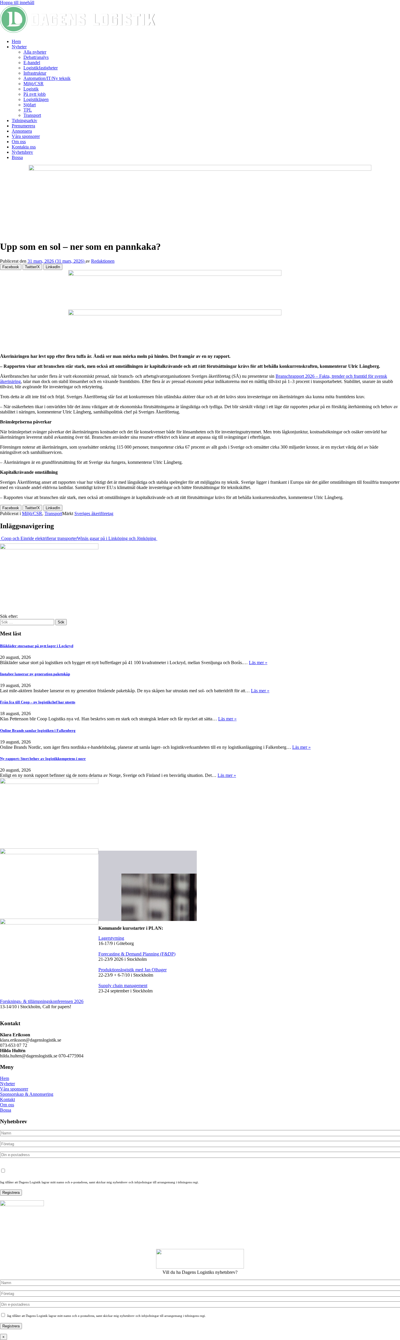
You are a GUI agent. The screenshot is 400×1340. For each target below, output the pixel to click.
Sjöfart (29, 104)
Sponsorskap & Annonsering (26, 1094)
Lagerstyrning (111, 938)
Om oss (19, 141)
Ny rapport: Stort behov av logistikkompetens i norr (43, 758)
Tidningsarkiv (24, 120)
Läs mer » (258, 662)
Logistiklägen (36, 99)
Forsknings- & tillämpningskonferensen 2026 (41, 1001)
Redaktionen (102, 261)
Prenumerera (23, 125)
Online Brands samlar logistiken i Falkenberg (38, 730)
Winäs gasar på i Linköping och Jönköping (117, 538)
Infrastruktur (34, 73)
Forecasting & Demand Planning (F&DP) (136, 953)
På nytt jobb (34, 94)
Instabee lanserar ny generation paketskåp (35, 674)
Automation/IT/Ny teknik (47, 78)
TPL (27, 109)
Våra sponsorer (26, 136)
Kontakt (7, 1099)
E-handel (31, 62)
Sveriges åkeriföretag (93, 513)
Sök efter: (9, 616)
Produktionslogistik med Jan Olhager (132, 969)
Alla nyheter (34, 51)
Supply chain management (122, 985)
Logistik (31, 88)
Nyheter (19, 46)
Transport (32, 115)
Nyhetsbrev (22, 152)
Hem (16, 41)
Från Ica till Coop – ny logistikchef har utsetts (37, 702)
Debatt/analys (36, 57)
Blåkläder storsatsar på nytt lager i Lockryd (36, 646)
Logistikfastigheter (40, 67)
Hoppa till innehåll (17, 2)
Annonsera (22, 131)
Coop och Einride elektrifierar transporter (38, 538)
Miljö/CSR (33, 83)
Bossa (17, 157)
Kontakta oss (24, 146)
